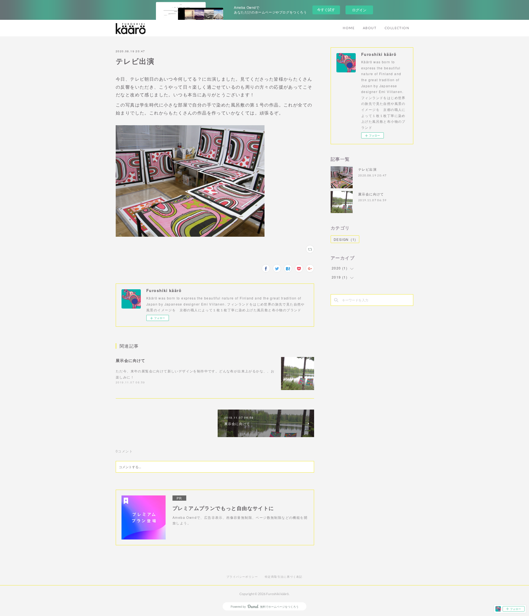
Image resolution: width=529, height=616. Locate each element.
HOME (349, 28)
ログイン (359, 9)
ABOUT (369, 28)
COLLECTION (397, 28)
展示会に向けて (130, 360)
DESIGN (345, 239)
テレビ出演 (367, 169)
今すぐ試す (326, 9)
